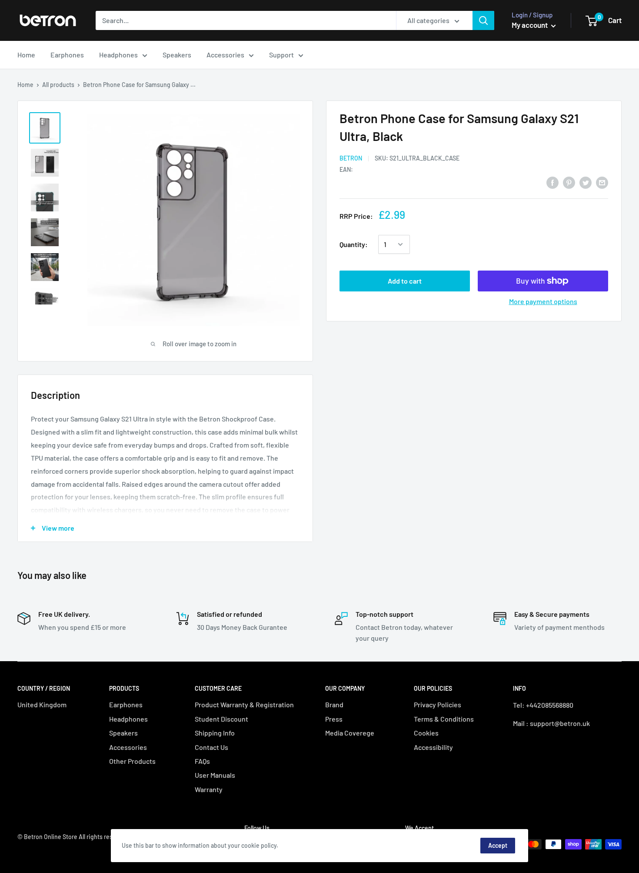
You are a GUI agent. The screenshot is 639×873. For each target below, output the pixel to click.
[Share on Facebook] (552, 182)
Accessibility (433, 747)
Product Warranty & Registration (244, 704)
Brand (334, 704)
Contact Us (211, 747)
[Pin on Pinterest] (569, 182)
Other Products (132, 761)
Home (26, 54)
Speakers (177, 54)
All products (58, 84)
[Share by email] (602, 182)
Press (334, 719)
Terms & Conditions (444, 719)
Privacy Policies (437, 704)
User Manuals (215, 775)
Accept (497, 845)
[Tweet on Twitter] (585, 182)
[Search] (483, 20)
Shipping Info (215, 733)
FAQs (202, 761)
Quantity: (353, 244)
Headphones (118, 54)
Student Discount (221, 719)
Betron (350, 158)
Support (281, 54)
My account (530, 24)
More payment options (543, 301)
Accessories (225, 54)
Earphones (67, 54)
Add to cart (405, 281)
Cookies (426, 733)
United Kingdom (42, 704)
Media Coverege (349, 733)
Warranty (209, 789)
